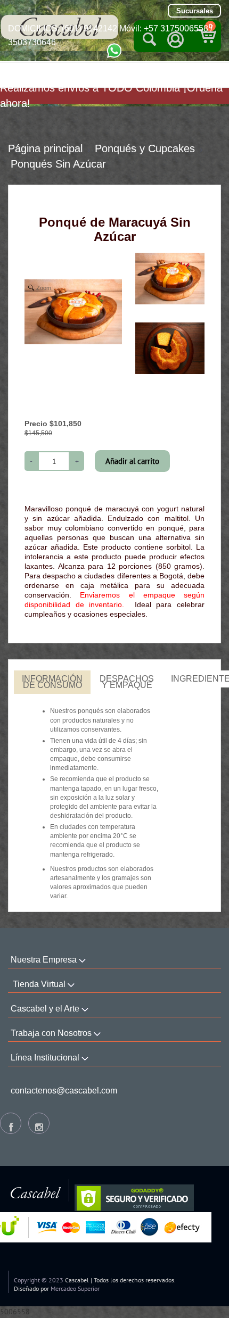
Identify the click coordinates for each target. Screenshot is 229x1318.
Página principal (45, 148)
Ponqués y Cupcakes (145, 148)
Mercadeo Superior (75, 1288)
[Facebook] (10, 1123)
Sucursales (194, 11)
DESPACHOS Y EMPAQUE (127, 682)
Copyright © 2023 (38, 1280)
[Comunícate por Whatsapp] (114, 50)
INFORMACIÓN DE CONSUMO (52, 682)
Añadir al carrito (132, 461)
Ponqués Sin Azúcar (58, 164)
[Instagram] (39, 1123)
